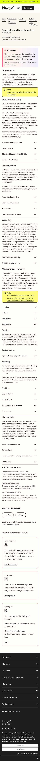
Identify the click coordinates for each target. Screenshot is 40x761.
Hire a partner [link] (10, 596)
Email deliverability (23, 20)
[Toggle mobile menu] (36, 8)
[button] (8, 514)
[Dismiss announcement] (37, 1)
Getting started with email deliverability (33, 22)
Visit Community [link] (11, 564)
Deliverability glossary (10, 483)
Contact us (28, 8)
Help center (4, 20)
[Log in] (18, 8)
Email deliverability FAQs (11, 493)
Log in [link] (7, 642)
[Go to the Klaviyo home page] (8, 8)
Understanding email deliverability (15, 472)
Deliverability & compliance (13, 21)
